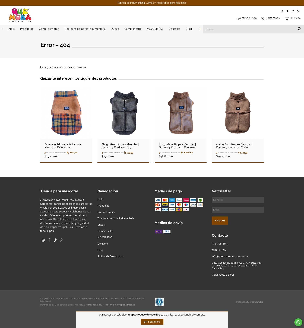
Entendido (152, 322)
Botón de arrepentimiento (120, 305)
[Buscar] (299, 29)
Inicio (11, 28)
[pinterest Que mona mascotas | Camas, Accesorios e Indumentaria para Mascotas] (298, 11)
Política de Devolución (110, 256)
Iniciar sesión (272, 18)
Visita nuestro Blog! (223, 274)
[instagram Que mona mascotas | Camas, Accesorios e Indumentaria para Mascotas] (282, 11)
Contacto (174, 28)
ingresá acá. (95, 305)
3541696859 (219, 250)
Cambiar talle (133, 28)
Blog (189, 28)
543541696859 (220, 243)
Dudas (115, 28)
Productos (27, 28)
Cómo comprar (49, 28)
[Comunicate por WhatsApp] (298, 322)
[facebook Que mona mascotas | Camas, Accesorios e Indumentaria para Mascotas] (287, 11)
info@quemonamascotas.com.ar (230, 256)
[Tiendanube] (250, 302)
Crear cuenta (249, 18)
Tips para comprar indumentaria (85, 28)
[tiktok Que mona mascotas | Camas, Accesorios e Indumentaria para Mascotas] (292, 11)
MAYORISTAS (155, 28)
